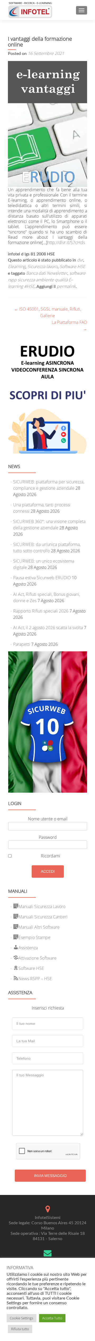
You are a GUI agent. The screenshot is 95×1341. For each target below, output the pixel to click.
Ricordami (50, 856)
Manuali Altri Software (39, 927)
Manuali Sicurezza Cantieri (43, 917)
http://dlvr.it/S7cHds (66, 242)
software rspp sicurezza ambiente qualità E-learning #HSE (47, 279)
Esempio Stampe (34, 937)
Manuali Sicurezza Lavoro (41, 906)
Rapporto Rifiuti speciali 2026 (40, 611)
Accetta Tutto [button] (52, 1318)
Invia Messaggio (50, 1176)
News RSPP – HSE (35, 979)
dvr (80, 260)
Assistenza (28, 948)
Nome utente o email (48, 819)
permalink (66, 286)
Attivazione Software (37, 958)
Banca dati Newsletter (46, 273)
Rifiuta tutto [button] (20, 1328)
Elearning (16, 266)
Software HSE (72, 266)
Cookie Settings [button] (21, 1318)
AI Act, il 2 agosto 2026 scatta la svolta (48, 627)
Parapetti (21, 644)
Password (48, 837)
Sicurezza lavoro (42, 266)
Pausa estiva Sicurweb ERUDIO (42, 578)
